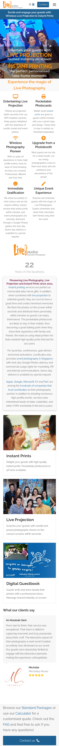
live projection (40, 295)
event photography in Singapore (35, 358)
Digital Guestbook (23, 583)
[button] (54, 4)
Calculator (23, 713)
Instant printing (16, 287)
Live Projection (20, 519)
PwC (46, 381)
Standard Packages (37, 708)
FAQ (6, 724)
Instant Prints (18, 456)
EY (36, 381)
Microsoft (28, 381)
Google (18, 381)
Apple (9, 381)
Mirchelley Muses (38, 671)
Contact (43, 4)
